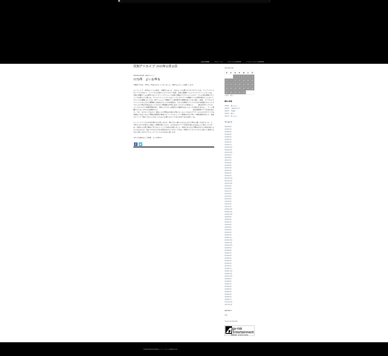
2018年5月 (228, 289)
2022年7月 (228, 160)
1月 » (231, 95)
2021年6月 (228, 193)
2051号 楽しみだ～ (231, 116)
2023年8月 (228, 126)
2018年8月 (228, 281)
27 (227, 92)
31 (244, 92)
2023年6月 (228, 132)
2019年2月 (228, 266)
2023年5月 (228, 134)
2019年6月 (228, 255)
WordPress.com (173, 349)
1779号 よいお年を (147, 79)
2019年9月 (228, 248)
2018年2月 (228, 297)
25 (248, 88)
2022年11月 (228, 150)
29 (235, 92)
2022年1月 (228, 175)
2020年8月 (228, 219)
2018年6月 (228, 286)
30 (239, 92)
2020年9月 (228, 217)
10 (244, 80)
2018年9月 (228, 279)
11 (248, 80)
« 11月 (227, 95)
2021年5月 (228, 196)
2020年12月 (228, 209)
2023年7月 (228, 129)
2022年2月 (228, 173)
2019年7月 (228, 253)
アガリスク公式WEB (234, 62)
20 (227, 88)
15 (235, 84)
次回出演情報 (205, 62)
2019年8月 (228, 250)
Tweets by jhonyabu (231, 321)
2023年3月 (228, 139)
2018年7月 (228, 284)
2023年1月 (228, 144)
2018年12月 (228, 271)
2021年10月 (228, 183)
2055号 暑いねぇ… (231, 106)
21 (231, 88)
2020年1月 (228, 237)
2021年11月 (228, 181)
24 (244, 88)
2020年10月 (228, 214)
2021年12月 (228, 178)
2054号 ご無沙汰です (232, 108)
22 (235, 88)
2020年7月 (228, 222)
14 (231, 84)
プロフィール (218, 62)
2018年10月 (228, 276)
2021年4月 (228, 199)
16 (239, 84)
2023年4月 (228, 137)
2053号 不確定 (230, 111)
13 (227, 84)
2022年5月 (228, 165)
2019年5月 (228, 258)
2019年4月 (228, 260)
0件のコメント (150, 75)
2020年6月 (228, 224)
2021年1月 (228, 206)
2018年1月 (228, 299)
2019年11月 (228, 242)
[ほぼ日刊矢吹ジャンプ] (194, 1)
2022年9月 (228, 155)
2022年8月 (228, 157)
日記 (226, 315)
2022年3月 (228, 170)
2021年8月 (228, 188)
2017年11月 (228, 304)
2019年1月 (228, 268)
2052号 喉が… (230, 113)
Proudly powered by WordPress (151, 349)
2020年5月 (228, 227)
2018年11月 (228, 273)
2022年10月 (228, 152)
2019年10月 (228, 245)
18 (248, 84)
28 (231, 92)
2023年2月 (228, 142)
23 (239, 88)
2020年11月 (228, 212)
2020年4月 (228, 230)
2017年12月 (228, 302)
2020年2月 (228, 235)
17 (244, 84)
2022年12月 (228, 147)
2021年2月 (228, 204)
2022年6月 (228, 162)
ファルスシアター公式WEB (255, 62)
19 (252, 84)
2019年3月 (228, 263)
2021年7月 (228, 191)
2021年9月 (228, 186)
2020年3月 (228, 232)
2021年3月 (228, 201)
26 (252, 88)
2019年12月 (228, 240)
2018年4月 (228, 291)
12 (252, 80)
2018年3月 (228, 294)
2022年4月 (228, 168)
